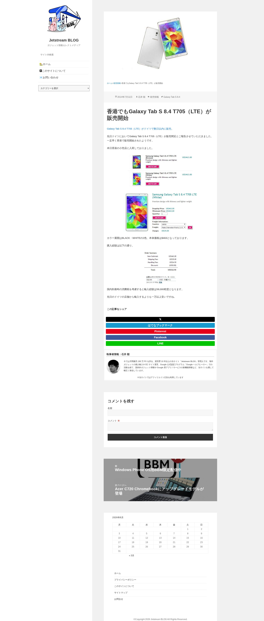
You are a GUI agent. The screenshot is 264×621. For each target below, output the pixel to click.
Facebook (160, 337)
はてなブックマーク (160, 325)
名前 (110, 408)
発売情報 (154, 97)
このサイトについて (124, 586)
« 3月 (131, 555)
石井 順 (141, 97)
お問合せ (118, 599)
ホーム (117, 573)
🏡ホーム (45, 64)
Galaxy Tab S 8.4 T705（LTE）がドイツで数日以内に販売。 (140, 128)
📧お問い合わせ (48, 77)
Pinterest (160, 331)
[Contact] (113, 367)
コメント (114, 420)
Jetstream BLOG (64, 40)
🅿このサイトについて (52, 70)
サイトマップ (120, 592)
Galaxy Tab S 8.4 (171, 97)
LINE (160, 343)
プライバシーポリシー (125, 580)
